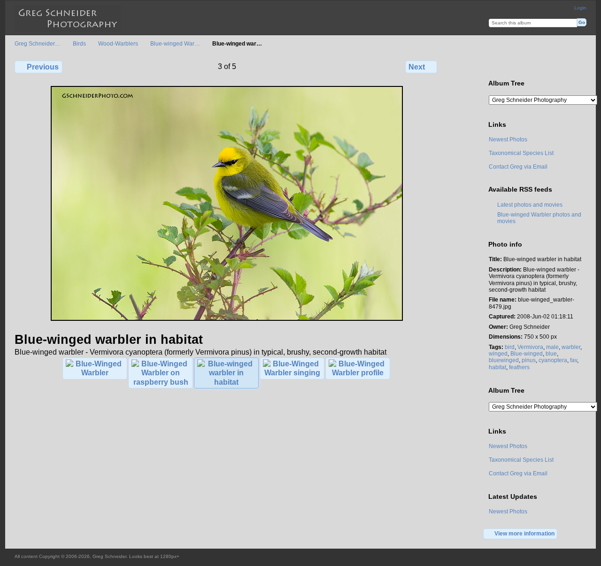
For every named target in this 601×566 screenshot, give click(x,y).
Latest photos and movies (529, 205)
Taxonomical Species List (521, 153)
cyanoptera (553, 360)
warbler (571, 347)
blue (551, 353)
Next (416, 67)
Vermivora (530, 347)
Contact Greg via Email (518, 166)
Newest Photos (508, 139)
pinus (529, 360)
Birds (79, 43)
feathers (519, 367)
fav (573, 360)
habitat (497, 367)
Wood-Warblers (118, 43)
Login (580, 7)
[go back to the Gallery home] (68, 18)
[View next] (227, 319)
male (552, 347)
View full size (494, 65)
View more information (524, 533)
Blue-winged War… (175, 43)
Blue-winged (526, 353)
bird (510, 347)
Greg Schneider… (38, 43)
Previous (43, 67)
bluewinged (504, 360)
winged (498, 353)
